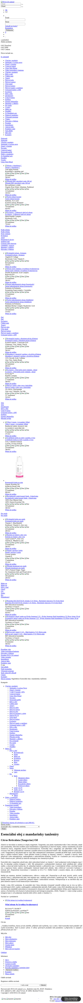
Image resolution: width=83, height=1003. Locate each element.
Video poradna (15, 813)
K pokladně (5, 57)
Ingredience (9, 125)
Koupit (7, 918)
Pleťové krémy (10, 86)
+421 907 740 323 (59, 999)
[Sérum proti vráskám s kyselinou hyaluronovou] (43, 269)
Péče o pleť (9, 74)
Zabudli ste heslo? (11, 26)
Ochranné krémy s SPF (13, 90)
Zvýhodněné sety (11, 113)
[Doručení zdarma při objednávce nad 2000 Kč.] (18, 823)
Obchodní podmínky (12, 966)
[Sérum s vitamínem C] (43, 166)
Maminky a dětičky (11, 103)
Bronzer (16, 760)
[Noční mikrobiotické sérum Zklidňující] (43, 300)
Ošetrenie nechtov (20, 770)
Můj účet (8, 133)
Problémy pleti (10, 129)
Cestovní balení (10, 66)
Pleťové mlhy (14, 708)
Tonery (7, 78)
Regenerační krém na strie (14, 482)
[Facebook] (38, 998)
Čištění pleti (9, 76)
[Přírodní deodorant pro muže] (43, 566)
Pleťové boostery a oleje (18, 713)
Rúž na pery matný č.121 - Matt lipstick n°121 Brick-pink (25, 634)
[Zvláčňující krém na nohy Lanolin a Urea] (43, 438)
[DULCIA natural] (7, 2)
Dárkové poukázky (11, 115)
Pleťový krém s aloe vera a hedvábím (18, 387)
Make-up (8, 109)
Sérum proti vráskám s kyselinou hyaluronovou (21, 271)
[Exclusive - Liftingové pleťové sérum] (43, 212)
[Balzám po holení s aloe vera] (43, 535)
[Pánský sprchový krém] (43, 550)
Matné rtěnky (22, 782)
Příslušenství (14, 793)
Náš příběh (9, 131)
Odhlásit (4, 952)
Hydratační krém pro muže (14, 521)
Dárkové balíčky (15, 799)
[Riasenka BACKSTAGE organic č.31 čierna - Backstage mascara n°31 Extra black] (43, 601)
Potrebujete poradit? (12, 805)
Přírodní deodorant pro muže (15, 568)
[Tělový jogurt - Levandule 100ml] (43, 422)
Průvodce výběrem (11, 121)
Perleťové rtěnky (24, 786)
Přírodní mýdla (15, 737)
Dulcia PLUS (14, 715)
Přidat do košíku (10, 179)
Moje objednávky (11, 939)
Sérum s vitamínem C (12, 167)
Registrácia (9, 28)
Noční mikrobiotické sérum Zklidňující (18, 302)
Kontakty (8, 135)
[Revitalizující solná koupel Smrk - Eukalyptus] (43, 496)
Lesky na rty (18, 788)
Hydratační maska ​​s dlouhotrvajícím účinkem (20, 340)
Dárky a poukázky (11, 797)
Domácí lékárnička (11, 101)
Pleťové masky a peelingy (14, 88)
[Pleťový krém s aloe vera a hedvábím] (43, 386)
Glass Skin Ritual (11, 68)
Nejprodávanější (15, 700)
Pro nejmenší (14, 741)
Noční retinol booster (12, 199)
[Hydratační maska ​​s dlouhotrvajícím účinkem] (43, 339)
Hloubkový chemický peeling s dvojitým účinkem (22, 356)
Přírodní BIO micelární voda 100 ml (17, 183)
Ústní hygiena (10, 98)
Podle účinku (5, 232)
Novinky (13, 698)
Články (7, 119)
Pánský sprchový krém (13, 552)
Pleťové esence (10, 82)
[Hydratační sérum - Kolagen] (43, 253)
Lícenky (16, 764)
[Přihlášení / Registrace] (5, 16)
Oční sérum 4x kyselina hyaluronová (21, 904)
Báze (15, 762)
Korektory (17, 758)
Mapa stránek (9, 974)
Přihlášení (8, 947)
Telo (2, 405)
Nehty (12, 768)
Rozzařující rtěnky (24, 784)
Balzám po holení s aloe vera (15, 537)
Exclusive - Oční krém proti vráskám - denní (20, 372)
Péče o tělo (9, 94)
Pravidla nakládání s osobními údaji (17, 968)
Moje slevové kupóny (12, 949)
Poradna (8, 123)
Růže (15, 776)
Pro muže (8, 105)
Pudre (16, 754)
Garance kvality (10, 964)
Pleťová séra (9, 80)
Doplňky (8, 111)
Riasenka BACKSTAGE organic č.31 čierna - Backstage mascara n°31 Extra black (33, 603)
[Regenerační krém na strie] (43, 467)
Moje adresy (9, 943)
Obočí (12, 766)
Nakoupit (4, 140)
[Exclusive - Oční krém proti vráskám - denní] (43, 370)
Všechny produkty (11, 60)
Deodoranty (9, 96)
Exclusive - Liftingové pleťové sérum (18, 214)
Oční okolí (8, 84)
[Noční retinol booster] (43, 197)
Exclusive (8, 92)
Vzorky (7, 107)
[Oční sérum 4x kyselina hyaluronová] (43, 900)
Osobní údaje (9, 945)
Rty (11, 774)
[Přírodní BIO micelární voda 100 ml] (43, 181)
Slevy (7, 960)
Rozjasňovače (18, 752)
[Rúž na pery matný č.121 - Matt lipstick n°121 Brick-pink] (43, 632)
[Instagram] (38, 1000)
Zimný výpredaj (10, 64)
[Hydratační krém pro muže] (43, 519)
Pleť (2, 319)
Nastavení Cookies (12, 970)
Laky (15, 772)
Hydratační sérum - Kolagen (15, 255)
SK (6, 10)
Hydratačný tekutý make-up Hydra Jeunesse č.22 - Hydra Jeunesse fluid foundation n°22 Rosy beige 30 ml (41, 618)
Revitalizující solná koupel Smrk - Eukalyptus (20, 498)
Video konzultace (15, 807)
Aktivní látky (9, 127)
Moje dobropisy (10, 941)
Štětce (16, 795)
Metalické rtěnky (24, 778)
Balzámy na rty (19, 792)
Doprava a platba (11, 962)
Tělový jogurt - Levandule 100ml (16, 424)
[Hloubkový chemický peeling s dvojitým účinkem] (43, 354)
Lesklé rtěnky (22, 780)
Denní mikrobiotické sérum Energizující (18, 286)
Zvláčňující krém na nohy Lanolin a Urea (19, 440)
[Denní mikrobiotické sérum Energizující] (43, 284)
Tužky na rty (18, 790)
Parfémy (8, 100)
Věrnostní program (11, 117)
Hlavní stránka (6, 679)
